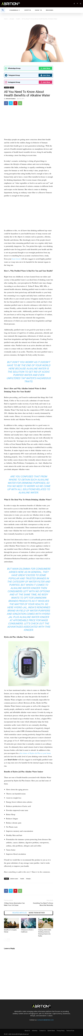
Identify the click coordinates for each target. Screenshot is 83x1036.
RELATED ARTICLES (19, 913)
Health (18, 19)
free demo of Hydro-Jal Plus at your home (35, 753)
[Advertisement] (28, 123)
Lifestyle (12, 19)
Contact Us (42, 1030)
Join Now (46, 68)
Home (6, 19)
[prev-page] (5, 940)
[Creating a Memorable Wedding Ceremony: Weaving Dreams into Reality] (45, 923)
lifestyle (28, 878)
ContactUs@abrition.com (45, 1020)
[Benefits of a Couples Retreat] (11, 923)
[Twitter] (80, 4)
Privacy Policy (60, 1030)
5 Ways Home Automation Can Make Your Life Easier (14, 904)
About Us (27, 1030)
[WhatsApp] (20, 103)
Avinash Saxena (10, 98)
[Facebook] (74, 4)
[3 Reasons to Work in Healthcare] (28, 923)
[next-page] (8, 940)
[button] (3, 10)
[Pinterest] (77, 4)
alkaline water (14, 878)
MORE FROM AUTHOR (37, 913)
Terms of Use (70, 1030)
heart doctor (16, 259)
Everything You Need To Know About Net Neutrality (43, 904)
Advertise (34, 1030)
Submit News (51, 1030)
